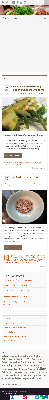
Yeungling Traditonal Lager (24, 362)
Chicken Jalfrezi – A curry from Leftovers (17, 280)
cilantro (15, 163)
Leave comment (39, 168)
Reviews (6, 186)
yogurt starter (38, 375)
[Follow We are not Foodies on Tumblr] (17, 2)
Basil (7, 255)
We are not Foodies (9, 18)
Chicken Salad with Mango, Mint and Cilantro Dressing (27, 88)
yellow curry (8, 356)
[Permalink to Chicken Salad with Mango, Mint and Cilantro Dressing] (24, 114)
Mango (31, 163)
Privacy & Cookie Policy (9, 393)
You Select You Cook (26, 359)
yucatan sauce (23, 375)
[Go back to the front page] (24, 10)
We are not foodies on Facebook (14, 336)
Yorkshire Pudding (24, 356)
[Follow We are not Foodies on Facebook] (10, 2)
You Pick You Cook (24, 372)
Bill (6, 184)
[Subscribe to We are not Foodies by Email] (13, 2)
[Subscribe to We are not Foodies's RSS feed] (3, 2)
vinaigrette (18, 164)
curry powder (24, 163)
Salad (41, 163)
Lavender (22, 259)
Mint (36, 163)
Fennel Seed (40, 255)
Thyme (6, 262)
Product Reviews (34, 184)
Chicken (9, 163)
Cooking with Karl (9, 323)
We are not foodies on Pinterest (14, 328)
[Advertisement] (24, 46)
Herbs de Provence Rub (25, 177)
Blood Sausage (24, 255)
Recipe (28, 93)
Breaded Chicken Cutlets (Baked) (15, 285)
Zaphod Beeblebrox (12, 378)
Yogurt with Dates (31, 378)
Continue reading (13, 155)
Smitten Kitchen (9, 341)
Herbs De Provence (11, 257)
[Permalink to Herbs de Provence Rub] (24, 206)
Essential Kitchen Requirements (19, 184)
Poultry (23, 93)
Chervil (32, 255)
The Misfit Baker (9, 332)
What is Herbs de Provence (19, 262)
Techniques (12, 186)
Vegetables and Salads (37, 93)
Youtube (35, 365)
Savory (30, 261)
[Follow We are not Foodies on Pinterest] (25, 2)
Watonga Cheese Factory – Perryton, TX (17, 296)
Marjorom (29, 259)
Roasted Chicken (10, 261)
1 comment (41, 266)
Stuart (7, 93)
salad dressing (9, 164)
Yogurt (26, 365)
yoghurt (17, 365)
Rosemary (20, 261)
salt (25, 261)
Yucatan (32, 369)
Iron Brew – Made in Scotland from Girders (18, 291)
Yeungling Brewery (17, 369)
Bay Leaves (14, 255)
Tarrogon (36, 261)
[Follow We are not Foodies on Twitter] (6, 2)
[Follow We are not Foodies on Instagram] (21, 2)
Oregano (41, 259)
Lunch (19, 93)
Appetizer (13, 93)
